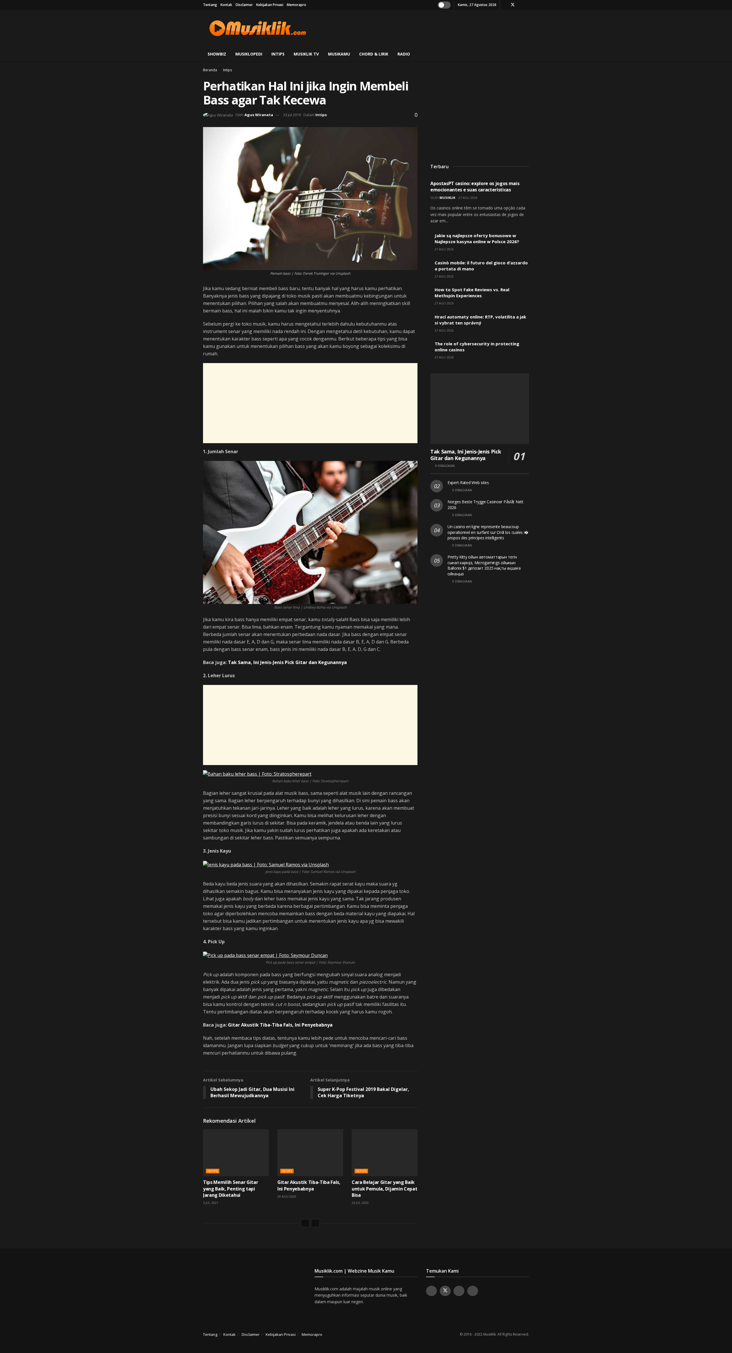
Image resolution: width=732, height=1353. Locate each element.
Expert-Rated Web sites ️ (468, 482)
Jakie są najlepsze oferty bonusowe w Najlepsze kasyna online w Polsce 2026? (477, 238)
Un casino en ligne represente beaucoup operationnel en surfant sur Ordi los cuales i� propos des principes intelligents (487, 532)
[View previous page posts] (305, 1223)
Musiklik (447, 197)
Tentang (210, 4)
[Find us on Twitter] (513, 5)
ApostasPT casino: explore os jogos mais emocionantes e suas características (475, 186)
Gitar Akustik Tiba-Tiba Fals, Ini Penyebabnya (280, 1025)
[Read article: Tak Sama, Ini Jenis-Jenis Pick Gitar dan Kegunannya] (479, 408)
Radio (403, 54)
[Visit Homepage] (257, 28)
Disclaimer (244, 4)
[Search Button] (527, 54)
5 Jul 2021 (210, 1203)
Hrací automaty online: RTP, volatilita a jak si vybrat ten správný (480, 320)
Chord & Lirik (373, 54)
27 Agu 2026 (467, 197)
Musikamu (339, 54)
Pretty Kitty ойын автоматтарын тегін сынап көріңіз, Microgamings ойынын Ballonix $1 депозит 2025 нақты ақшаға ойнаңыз (484, 565)
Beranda (210, 70)
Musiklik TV (306, 54)
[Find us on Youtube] (527, 5)
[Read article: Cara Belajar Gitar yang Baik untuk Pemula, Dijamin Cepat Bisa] (384, 1152)
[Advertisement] (425, 27)
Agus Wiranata (258, 114)
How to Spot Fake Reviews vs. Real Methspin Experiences (472, 292)
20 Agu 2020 (286, 1196)
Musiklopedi (248, 54)
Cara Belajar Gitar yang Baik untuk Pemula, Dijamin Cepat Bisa (384, 1188)
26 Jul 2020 (360, 1203)
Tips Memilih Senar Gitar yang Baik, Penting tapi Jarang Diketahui (230, 1188)
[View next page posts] (315, 1223)
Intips (278, 54)
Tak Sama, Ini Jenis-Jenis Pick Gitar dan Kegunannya (287, 662)
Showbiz (217, 54)
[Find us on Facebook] (505, 5)
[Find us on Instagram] (520, 5)
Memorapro (296, 4)
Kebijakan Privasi (269, 4)
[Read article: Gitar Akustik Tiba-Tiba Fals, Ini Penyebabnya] (310, 1152)
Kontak (226, 4)
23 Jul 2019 (292, 114)
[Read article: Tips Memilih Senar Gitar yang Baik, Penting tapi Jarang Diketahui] (236, 1152)
